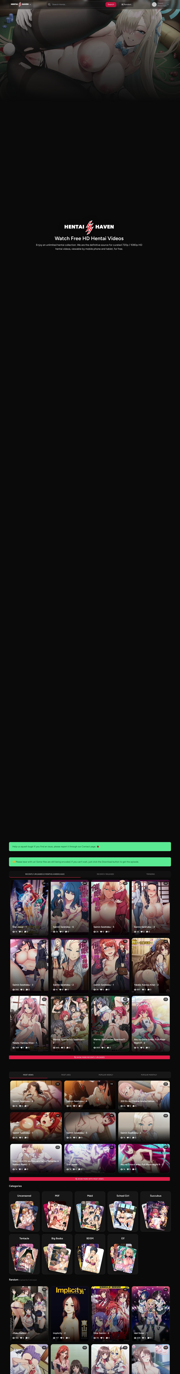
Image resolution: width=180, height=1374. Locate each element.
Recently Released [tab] (105, 874)
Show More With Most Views (90, 1179)
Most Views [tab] (28, 1075)
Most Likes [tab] (66, 1075)
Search (111, 4)
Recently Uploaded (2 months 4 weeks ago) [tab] (44, 874)
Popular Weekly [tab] (106, 1075)
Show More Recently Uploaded (90, 1057)
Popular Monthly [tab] (149, 1075)
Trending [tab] (150, 874)
